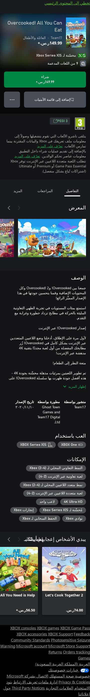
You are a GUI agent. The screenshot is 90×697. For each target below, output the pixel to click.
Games (84, 657)
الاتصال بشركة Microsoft (27, 675)
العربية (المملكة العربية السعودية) (62, 663)
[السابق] (19, 207)
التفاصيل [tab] (72, 190)
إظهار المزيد (77, 386)
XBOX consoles (23, 627)
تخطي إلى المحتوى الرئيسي (67, 3)
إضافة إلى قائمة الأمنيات (52, 99)
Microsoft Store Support (69, 645)
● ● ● (12, 99)
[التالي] (9, 207)
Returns (55, 651)
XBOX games (48, 627)
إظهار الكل (34, 538)
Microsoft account (31, 645)
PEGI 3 (62, 121)
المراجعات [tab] (45, 190)
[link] (64, 581)
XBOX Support (60, 633)
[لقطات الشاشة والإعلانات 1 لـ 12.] (52, 237)
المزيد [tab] (18, 190)
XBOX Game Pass (75, 627)
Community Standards (30, 639)
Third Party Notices (28, 687)
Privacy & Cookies (74, 681)
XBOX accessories (32, 633)
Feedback (82, 633)
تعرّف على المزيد (50, 146)
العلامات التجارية (59, 687)
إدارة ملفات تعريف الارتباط (35, 681)
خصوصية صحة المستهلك (69, 675)
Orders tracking (76, 651)
